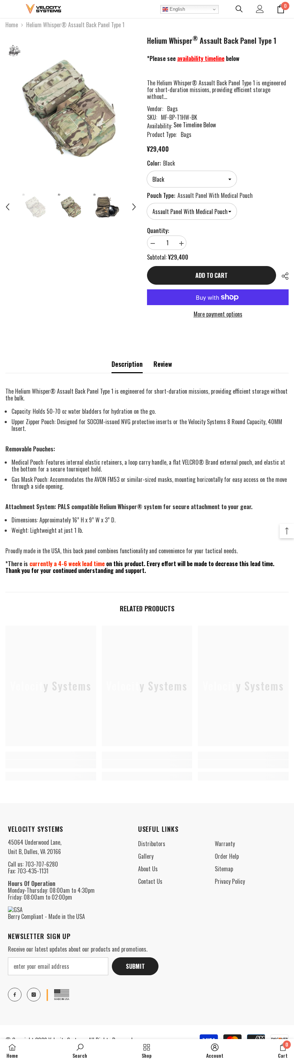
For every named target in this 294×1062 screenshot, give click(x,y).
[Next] (134, 207)
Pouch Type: (200, 195)
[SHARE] (282, 276)
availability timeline (200, 58)
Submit (135, 966)
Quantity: (158, 230)
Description (127, 364)
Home (11, 25)
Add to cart (211, 275)
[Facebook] (15, 994)
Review (162, 364)
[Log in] (260, 9)
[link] (50, 764)
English (176, 9)
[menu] (9, 9)
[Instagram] (34, 994)
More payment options (218, 314)
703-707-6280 (41, 864)
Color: (161, 163)
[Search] (239, 9)
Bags (172, 108)
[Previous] (7, 207)
